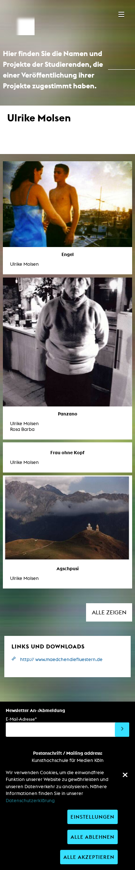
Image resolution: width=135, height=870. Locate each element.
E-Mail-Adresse (21, 719)
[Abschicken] (122, 729)
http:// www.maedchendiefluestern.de (61, 659)
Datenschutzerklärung (30, 800)
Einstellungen (92, 817)
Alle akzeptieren (88, 857)
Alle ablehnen (92, 837)
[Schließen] (125, 775)
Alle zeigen (109, 612)
